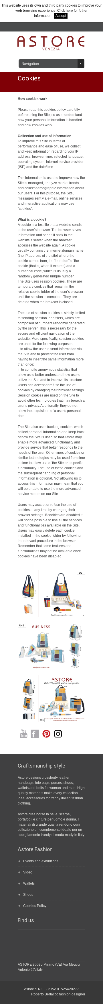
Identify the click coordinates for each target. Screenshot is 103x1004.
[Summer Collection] (51, 593)
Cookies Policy (34, 906)
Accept (61, 16)
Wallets (29, 883)
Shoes (28, 895)
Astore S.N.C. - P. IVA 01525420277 (51, 989)
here (69, 11)
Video (27, 872)
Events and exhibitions (40, 861)
